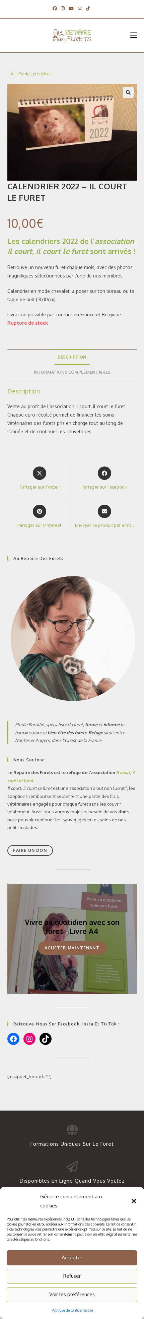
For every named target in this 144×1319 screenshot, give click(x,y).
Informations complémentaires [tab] (72, 372)
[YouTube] (71, 8)
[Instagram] (63, 8)
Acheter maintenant (72, 947)
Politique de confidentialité (72, 1310)
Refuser (72, 1276)
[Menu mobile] (133, 35)
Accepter (72, 1257)
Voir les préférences (72, 1294)
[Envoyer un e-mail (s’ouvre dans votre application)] (80, 8)
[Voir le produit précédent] (12, 74)
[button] (134, 1201)
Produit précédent (34, 73)
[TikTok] (88, 8)
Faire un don (30, 850)
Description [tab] (72, 357)
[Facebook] (56, 8)
